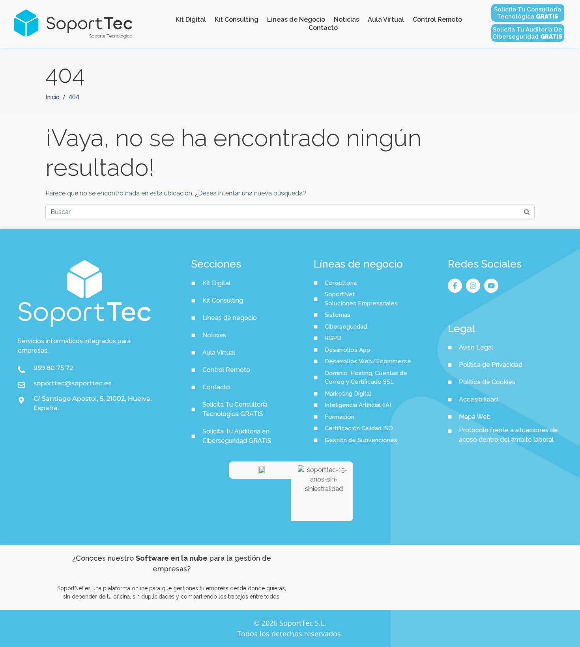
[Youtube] (491, 286)
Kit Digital (191, 19)
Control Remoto (437, 19)
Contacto (323, 28)
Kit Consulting (236, 19)
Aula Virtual (386, 19)
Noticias (346, 19)
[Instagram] (473, 286)
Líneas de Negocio (296, 19)
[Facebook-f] (455, 286)
